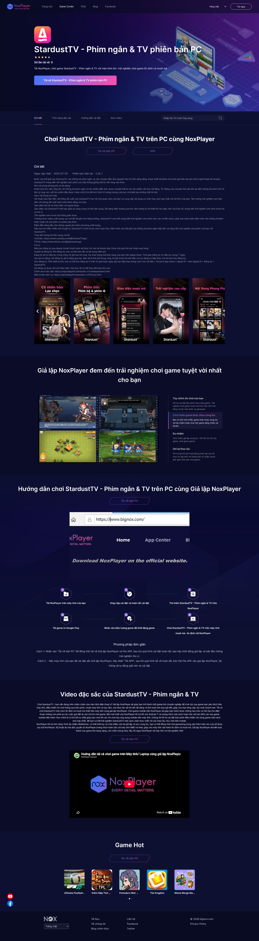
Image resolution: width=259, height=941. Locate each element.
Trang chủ (47, 6)
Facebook (110, 6)
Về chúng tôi (98, 923)
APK (152, 151)
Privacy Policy (198, 923)
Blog (95, 6)
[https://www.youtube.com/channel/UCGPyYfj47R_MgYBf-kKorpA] (10, 896)
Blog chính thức (100, 928)
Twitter (131, 928)
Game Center (67, 6)
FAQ (83, 6)
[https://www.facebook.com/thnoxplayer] (10, 904)
